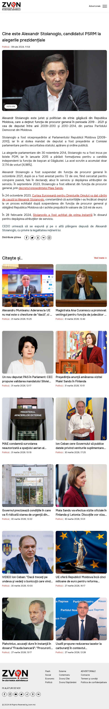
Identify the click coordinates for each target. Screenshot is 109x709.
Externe (62, 671)
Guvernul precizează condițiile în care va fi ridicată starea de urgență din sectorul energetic (26, 515)
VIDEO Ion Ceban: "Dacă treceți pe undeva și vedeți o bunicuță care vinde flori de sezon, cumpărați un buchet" (27, 581)
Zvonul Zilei (64, 678)
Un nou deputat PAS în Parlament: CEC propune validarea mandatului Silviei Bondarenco (27, 381)
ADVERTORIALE (88, 671)
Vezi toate (99, 258)
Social (48, 675)
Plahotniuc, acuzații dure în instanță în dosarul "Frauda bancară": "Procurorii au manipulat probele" (26, 648)
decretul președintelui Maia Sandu (41, 188)
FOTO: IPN (11, 106)
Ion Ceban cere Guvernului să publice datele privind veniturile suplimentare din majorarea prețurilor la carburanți (80, 448)
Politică (5, 47)
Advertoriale (94, 6)
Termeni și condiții (89, 678)
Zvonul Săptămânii (67, 682)
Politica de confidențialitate (94, 682)
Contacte (85, 675)
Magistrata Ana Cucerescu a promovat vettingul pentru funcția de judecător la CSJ (81, 315)
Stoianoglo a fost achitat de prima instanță (62, 215)
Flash (47, 671)
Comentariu (64, 675)
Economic (49, 678)
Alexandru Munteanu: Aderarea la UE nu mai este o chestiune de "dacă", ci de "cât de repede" (27, 315)
